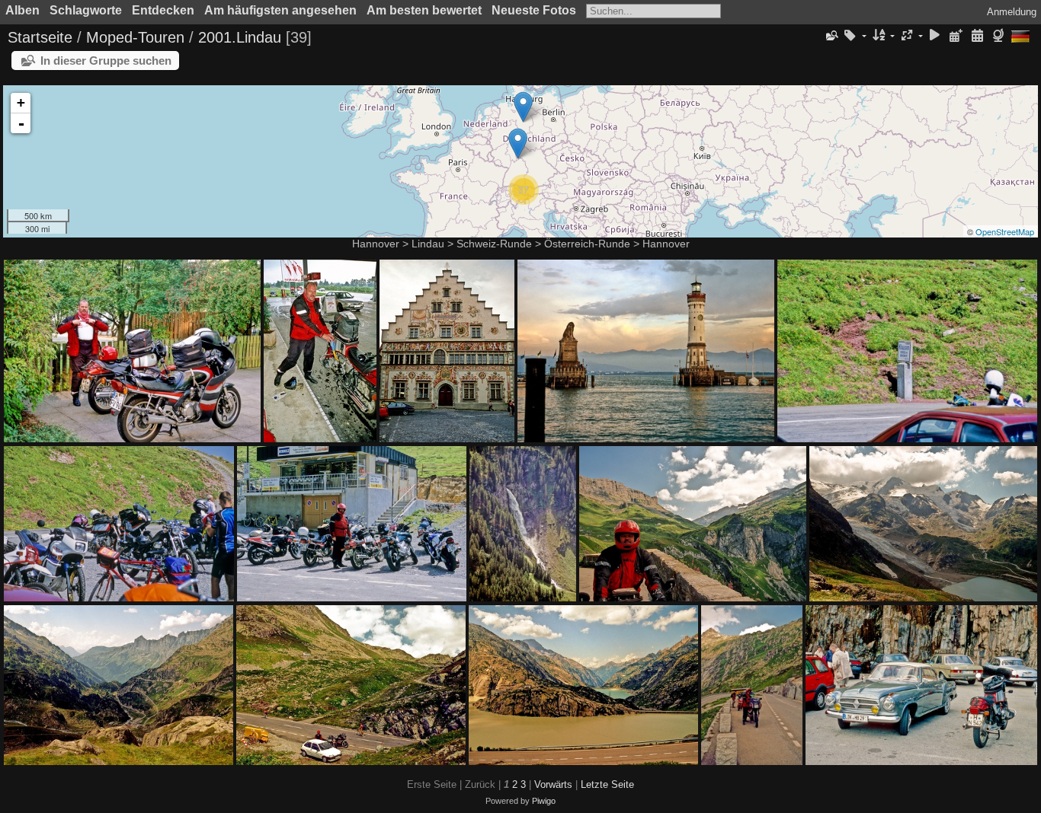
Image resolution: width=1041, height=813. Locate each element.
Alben (22, 10)
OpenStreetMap (1004, 231)
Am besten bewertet (424, 10)
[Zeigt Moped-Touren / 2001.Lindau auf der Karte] (1000, 36)
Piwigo (544, 800)
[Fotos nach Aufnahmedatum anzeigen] (977, 36)
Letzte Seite (607, 784)
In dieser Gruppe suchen (105, 60)
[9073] (517, 143)
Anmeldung (1011, 12)
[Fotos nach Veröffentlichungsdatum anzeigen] (956, 36)
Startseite (40, 37)
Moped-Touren (135, 37)
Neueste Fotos (534, 10)
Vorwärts (553, 784)
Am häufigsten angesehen (280, 10)
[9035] (523, 107)
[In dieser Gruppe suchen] (831, 36)
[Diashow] (935, 36)
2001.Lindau (239, 37)
